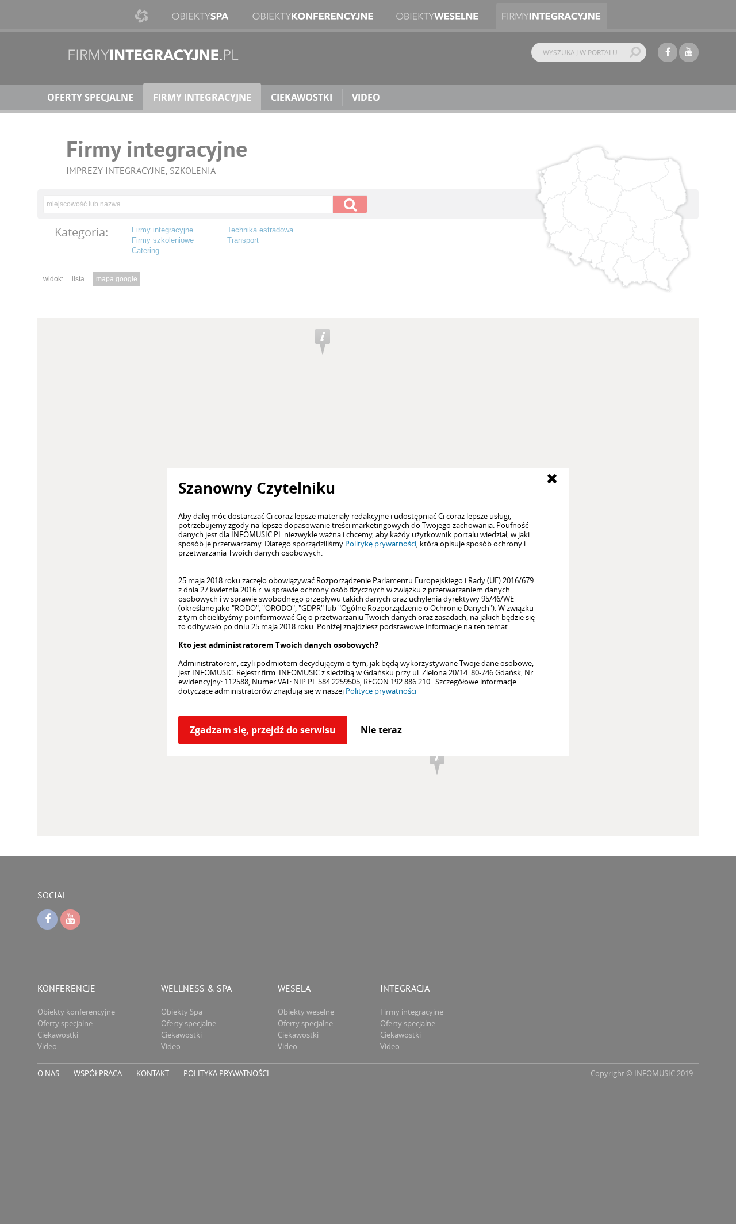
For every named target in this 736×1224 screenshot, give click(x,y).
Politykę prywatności (380, 543)
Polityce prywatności (381, 691)
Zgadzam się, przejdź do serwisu (263, 730)
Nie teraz (381, 730)
